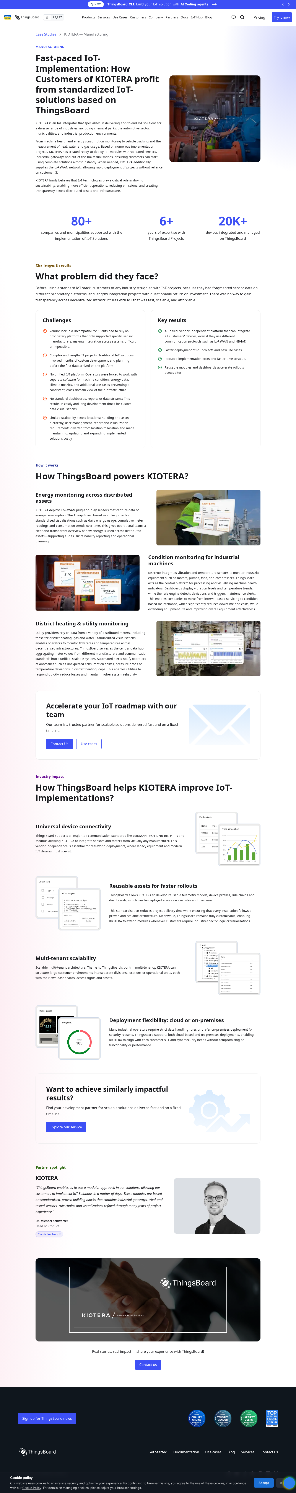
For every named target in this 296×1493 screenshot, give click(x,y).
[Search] (242, 17)
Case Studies (46, 34)
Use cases (89, 743)
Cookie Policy (31, 1488)
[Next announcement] (289, 4)
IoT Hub (197, 17)
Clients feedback (48, 1234)
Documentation (186, 1452)
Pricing (259, 17)
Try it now (282, 17)
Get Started (157, 1452)
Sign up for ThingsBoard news (47, 1418)
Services (247, 1452)
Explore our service (66, 1127)
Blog (208, 17)
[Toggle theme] (233, 17)
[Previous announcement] (283, 4)
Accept (264, 1483)
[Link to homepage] (27, 17)
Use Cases (119, 17)
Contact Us (59, 743)
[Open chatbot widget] (289, 1483)
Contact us (148, 1364)
